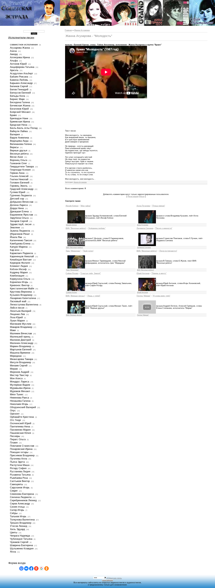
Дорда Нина (17, 208)
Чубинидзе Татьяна (21, 538)
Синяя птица (17, 506)
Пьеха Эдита (17, 461)
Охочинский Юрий (20, 423)
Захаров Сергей (19, 221)
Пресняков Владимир (22, 455)
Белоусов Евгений (20, 92)
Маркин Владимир (20, 346)
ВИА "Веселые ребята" (76, 228)
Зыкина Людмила (20, 230)
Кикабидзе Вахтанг (21, 259)
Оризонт (15, 413)
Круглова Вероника (21, 291)
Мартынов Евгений (21, 349)
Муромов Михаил (20, 391)
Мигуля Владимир (20, 362)
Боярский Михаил (20, 111)
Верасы (14, 147)
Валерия (15, 134)
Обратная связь (115, 578)
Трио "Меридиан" (73, 251)
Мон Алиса (16, 378)
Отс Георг (15, 420)
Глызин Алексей (19, 176)
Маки (13, 330)
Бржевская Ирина (20, 121)
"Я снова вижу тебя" (161, 296)
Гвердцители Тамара (22, 166)
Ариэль (14, 70)
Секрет (14, 490)
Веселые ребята (19, 153)
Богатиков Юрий (19, 108)
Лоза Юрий (16, 317)
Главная (68, 30)
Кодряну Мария (19, 272)
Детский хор (17, 198)
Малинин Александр (21, 343)
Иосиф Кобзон (72, 206)
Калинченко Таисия (21, 240)
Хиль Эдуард (17, 529)
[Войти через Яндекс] (36, 568)
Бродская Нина (18, 124)
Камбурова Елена (20, 243)
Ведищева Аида (19, 140)
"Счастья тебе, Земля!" (90, 273)
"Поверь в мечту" (159, 273)
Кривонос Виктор (19, 285)
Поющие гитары (19, 452)
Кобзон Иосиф (18, 269)
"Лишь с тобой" (93, 296)
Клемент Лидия (19, 266)
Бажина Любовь (19, 79)
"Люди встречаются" (168, 251)
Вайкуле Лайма (19, 131)
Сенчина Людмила (20, 497)
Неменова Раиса (19, 397)
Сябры (14, 513)
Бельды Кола (17, 95)
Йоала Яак (16, 237)
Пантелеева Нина (20, 426)
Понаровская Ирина (21, 448)
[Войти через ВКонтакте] (26, 568)
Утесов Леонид (18, 526)
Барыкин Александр (21, 83)
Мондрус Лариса (19, 381)
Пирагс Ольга (18, 439)
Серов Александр (20, 503)
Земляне (15, 227)
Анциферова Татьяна (22, 67)
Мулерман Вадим (20, 384)
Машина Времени (20, 352)
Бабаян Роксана (19, 76)
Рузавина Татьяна (20, 474)
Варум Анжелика (19, 137)
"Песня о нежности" (163, 228)
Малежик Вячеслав (21, 333)
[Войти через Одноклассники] (46, 568)
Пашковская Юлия (20, 432)
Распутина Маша (19, 465)
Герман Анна (17, 172)
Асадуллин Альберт (21, 73)
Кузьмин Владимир (21, 294)
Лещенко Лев (17, 314)
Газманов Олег (18, 163)
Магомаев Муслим (20, 323)
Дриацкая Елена (19, 211)
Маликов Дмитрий (20, 339)
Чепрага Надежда (20, 535)
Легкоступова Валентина (24, 304)
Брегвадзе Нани (19, 118)
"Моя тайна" (85, 206)
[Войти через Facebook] (31, 568)
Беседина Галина (20, 102)
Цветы (13, 532)
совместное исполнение (24, 44)
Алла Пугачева (143, 206)
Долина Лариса (19, 205)
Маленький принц (20, 336)
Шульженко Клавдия (21, 548)
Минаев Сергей (18, 365)
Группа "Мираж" (144, 296)
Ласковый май (18, 301)
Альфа (14, 60)
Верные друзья (18, 150)
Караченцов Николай (22, 256)
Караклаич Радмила (21, 253)
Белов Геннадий (19, 89)
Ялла (13, 551)
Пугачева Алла (18, 458)
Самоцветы (16, 484)
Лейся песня (17, 307)
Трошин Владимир (20, 522)
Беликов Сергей (19, 86)
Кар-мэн (14, 249)
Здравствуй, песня (20, 224)
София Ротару (72, 273)
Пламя (14, 442)
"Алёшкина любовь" (97, 228)
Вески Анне (16, 156)
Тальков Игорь (18, 516)
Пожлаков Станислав (22, 445)
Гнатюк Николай (19, 179)
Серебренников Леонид (23, 500)
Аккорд (14, 54)
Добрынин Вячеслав (21, 201)
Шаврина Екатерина (21, 545)
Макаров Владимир (21, 327)
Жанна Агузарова (82, 30)
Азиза (13, 50)
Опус (13, 410)
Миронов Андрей (19, 371)
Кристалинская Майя (22, 288)
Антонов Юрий (18, 63)
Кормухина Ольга (20, 278)
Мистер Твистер (19, 375)
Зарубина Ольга (19, 217)
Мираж (14, 368)
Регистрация (133, 196)
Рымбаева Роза (19, 477)
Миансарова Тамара (21, 359)
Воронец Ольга (18, 160)
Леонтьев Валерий (20, 310)
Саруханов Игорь (20, 487)
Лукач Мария (17, 320)
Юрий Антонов (143, 273)
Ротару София (18, 468)
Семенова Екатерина (22, 493)
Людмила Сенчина (145, 228)
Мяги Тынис (17, 394)
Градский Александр (21, 188)
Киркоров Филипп (20, 262)
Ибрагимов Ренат (20, 233)
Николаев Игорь (19, 404)
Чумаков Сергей (19, 542)
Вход (142, 196)
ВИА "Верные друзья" (75, 296)
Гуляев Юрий (17, 192)
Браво (13, 115)
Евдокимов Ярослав (21, 214)
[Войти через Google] (41, 568)
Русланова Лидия (20, 471)
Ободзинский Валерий (23, 407)
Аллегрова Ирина (20, 57)
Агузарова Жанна (20, 47)
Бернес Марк (17, 99)
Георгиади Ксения (20, 169)
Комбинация (17, 275)
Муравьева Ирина (20, 388)
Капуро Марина (18, 246)
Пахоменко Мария (20, 429)
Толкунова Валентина (22, 519)
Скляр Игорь (17, 509)
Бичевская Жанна (20, 105)
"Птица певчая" (158, 206)
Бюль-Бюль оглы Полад (24, 128)
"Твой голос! (87, 251)
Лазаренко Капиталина (23, 298)
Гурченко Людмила (21, 195)
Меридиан (16, 355)
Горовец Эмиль (19, 185)
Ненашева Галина (20, 400)
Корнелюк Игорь (19, 282)
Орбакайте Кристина (22, 416)
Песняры (15, 436)
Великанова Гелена (21, 144)
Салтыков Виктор (20, 481)
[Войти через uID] (21, 568)
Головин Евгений (19, 182)
